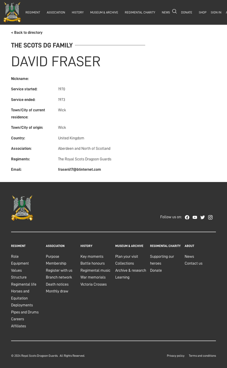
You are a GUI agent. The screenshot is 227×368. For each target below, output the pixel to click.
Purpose (52, 256)
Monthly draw (57, 291)
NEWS (166, 12)
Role (15, 256)
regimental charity (165, 245)
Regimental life (23, 284)
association (56, 12)
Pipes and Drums (25, 312)
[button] (31, 12)
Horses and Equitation (20, 294)
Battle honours (92, 263)
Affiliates (18, 326)
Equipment (20, 263)
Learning (122, 277)
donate (186, 12)
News (189, 256)
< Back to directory (27, 32)
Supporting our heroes (162, 260)
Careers (17, 319)
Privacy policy (175, 355)
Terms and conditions (202, 355)
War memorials (93, 277)
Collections (124, 263)
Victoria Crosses (93, 284)
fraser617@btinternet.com (79, 169)
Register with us (59, 270)
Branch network (59, 277)
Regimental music (95, 270)
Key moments (91, 256)
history (78, 12)
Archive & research (130, 270)
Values (16, 270)
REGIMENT (32, 12)
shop (202, 12)
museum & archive (104, 12)
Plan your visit (126, 256)
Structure (19, 277)
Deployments (22, 305)
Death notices (57, 284)
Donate (156, 270)
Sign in (216, 12)
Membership (56, 263)
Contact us (193, 263)
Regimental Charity (140, 12)
